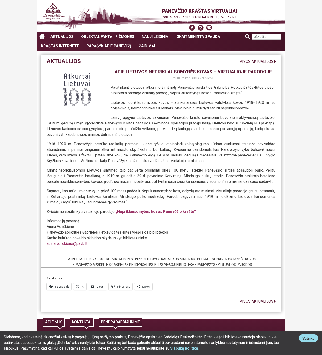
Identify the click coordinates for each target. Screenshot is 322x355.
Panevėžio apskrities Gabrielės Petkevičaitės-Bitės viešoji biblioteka (134, 265)
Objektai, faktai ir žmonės (107, 36)
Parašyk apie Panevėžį (109, 46)
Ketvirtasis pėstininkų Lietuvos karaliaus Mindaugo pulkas (157, 259)
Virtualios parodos (235, 265)
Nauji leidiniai (155, 36)
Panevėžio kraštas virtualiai (199, 11)
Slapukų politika (184, 348)
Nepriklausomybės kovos (234, 259)
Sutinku (310, 339)
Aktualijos (62, 36)
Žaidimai (147, 46)
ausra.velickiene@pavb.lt (67, 243)
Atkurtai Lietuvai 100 (86, 259)
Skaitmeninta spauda (198, 36)
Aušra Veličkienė (202, 78)
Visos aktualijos (256, 61)
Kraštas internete (60, 46)
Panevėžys (206, 265)
